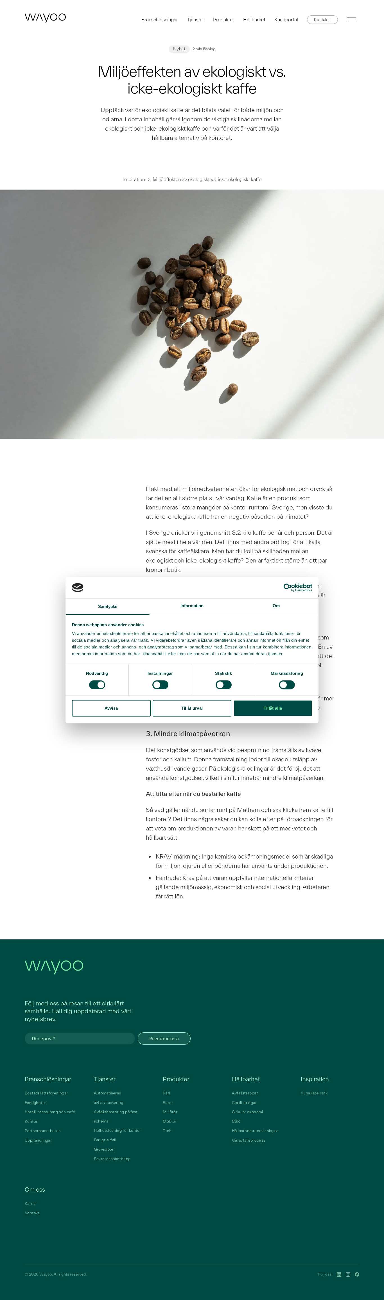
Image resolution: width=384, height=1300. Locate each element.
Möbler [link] (169, 1121)
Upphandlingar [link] (38, 1140)
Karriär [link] (31, 1203)
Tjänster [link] (105, 1079)
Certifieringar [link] (244, 1102)
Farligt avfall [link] (105, 1140)
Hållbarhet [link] (246, 1079)
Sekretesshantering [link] (112, 1158)
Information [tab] (192, 606)
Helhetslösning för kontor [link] (117, 1130)
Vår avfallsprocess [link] (249, 1140)
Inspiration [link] (315, 1079)
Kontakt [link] (32, 1213)
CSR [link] (236, 1121)
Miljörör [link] (170, 1112)
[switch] (160, 684)
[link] (45, 18)
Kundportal (286, 19)
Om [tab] (276, 606)
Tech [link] (167, 1130)
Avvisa (111, 708)
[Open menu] (351, 19)
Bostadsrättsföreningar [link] (46, 1093)
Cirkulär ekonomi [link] (247, 1112)
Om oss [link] (35, 1189)
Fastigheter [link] (35, 1102)
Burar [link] (168, 1102)
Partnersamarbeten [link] (43, 1130)
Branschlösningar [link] (48, 1079)
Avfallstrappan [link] (245, 1093)
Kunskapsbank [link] (314, 1093)
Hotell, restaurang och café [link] (50, 1112)
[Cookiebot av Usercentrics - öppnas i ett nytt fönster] (287, 587)
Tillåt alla (273, 708)
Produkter (223, 19)
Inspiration (134, 179)
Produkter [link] (176, 1079)
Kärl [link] (166, 1093)
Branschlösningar (159, 19)
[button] (322, 19)
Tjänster (195, 19)
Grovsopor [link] (104, 1149)
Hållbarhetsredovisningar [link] (255, 1130)
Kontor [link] (31, 1121)
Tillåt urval (192, 708)
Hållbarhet (254, 19)
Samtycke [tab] (108, 606)
